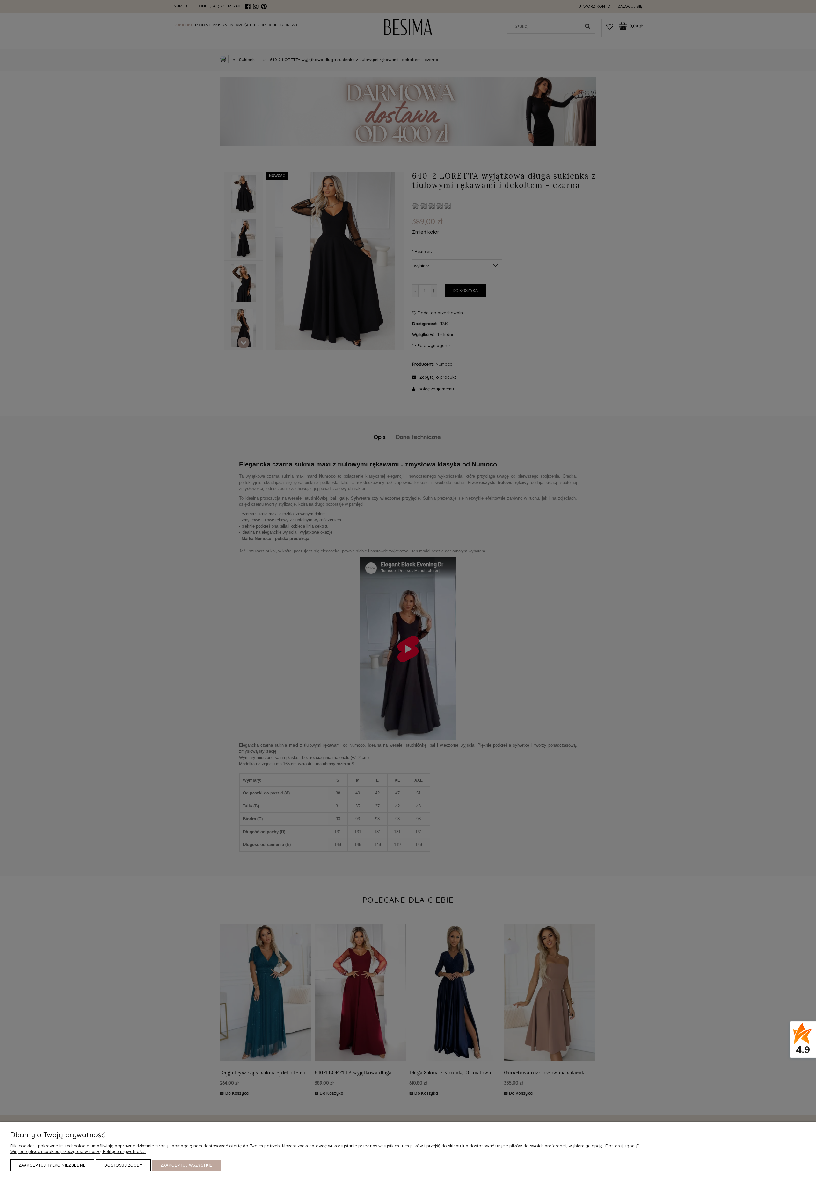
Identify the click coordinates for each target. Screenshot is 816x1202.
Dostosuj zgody (123, 1165)
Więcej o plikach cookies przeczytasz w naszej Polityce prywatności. (78, 1151)
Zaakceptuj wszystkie (187, 1165)
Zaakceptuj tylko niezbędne (52, 1165)
